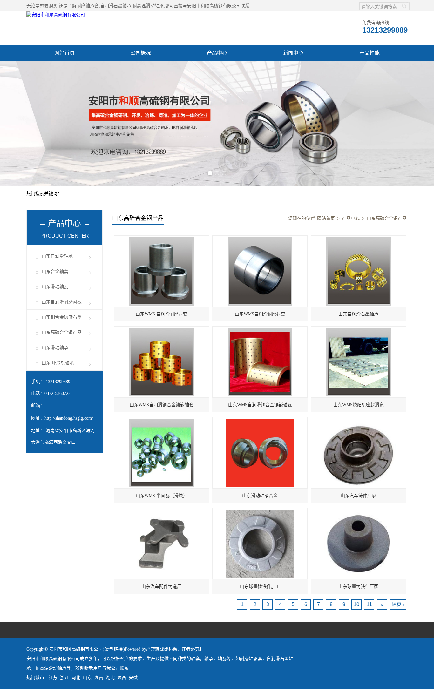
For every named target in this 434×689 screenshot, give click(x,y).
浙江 (64, 677)
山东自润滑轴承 (57, 256)
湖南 (98, 677)
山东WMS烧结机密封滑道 (358, 404)
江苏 (53, 677)
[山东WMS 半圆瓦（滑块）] (161, 420)
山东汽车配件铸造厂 (161, 586)
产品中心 (217, 53)
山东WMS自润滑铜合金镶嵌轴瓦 (260, 404)
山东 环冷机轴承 (58, 363)
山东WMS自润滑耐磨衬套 (260, 314)
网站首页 (64, 53)
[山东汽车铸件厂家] (358, 420)
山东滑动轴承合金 (260, 495)
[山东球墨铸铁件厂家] (358, 511)
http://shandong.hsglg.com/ (68, 418)
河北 (75, 677)
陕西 (121, 677)
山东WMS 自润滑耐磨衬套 (161, 314)
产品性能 (369, 53)
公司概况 (141, 53)
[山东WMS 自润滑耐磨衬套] (161, 239)
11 (369, 604)
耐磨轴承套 (88, 5)
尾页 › (397, 604)
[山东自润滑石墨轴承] (358, 239)
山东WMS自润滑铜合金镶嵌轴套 (161, 404)
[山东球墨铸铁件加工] (260, 511)
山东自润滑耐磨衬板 (62, 302)
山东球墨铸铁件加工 (260, 586)
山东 (87, 677)
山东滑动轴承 (55, 347)
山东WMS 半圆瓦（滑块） (161, 495)
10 (356, 604)
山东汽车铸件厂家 (358, 495)
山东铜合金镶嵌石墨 (62, 317)
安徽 (133, 677)
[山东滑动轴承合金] (260, 420)
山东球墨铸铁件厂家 (358, 586)
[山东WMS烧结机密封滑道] (358, 330)
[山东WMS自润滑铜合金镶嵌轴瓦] (260, 330)
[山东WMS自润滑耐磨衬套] (260, 239)
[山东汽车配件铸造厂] (161, 511)
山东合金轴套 (55, 271)
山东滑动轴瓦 (55, 286)
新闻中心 (293, 53)
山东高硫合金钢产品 (62, 332)
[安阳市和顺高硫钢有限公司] (55, 14)
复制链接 (114, 649)
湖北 (110, 677)
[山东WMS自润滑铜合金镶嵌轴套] (161, 330)
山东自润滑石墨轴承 (358, 314)
